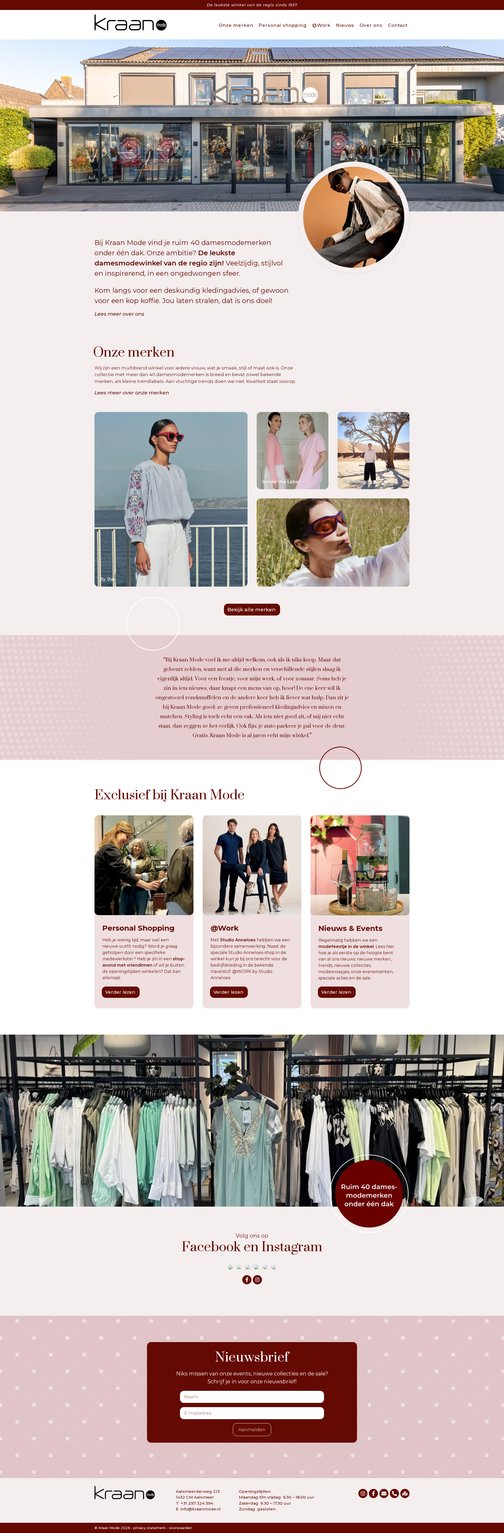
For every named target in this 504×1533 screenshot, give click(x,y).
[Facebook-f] (246, 1279)
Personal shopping (282, 25)
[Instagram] (257, 1279)
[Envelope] (383, 1493)
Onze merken (236, 25)
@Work (321, 25)
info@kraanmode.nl (201, 1508)
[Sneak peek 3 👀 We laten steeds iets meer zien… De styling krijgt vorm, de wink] (265, 1267)
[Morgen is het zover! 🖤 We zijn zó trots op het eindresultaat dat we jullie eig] (256, 1267)
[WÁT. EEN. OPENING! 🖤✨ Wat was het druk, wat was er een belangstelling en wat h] (239, 1267)
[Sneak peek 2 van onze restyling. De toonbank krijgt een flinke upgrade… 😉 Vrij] (273, 1267)
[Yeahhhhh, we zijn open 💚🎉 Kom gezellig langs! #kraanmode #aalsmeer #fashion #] (247, 1267)
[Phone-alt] (394, 1493)
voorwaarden (180, 1528)
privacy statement (149, 1528)
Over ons (371, 25)
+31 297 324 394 (197, 1503)
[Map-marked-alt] (405, 1493)
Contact (398, 25)
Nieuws (345, 25)
